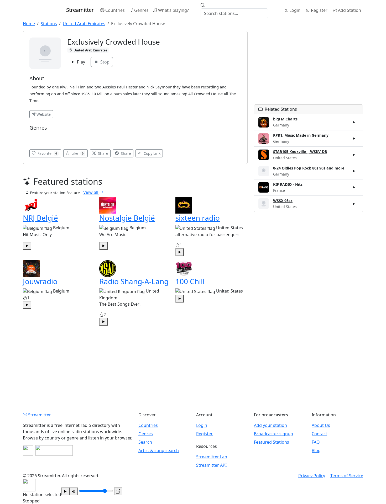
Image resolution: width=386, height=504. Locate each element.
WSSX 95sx (283, 200)
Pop (35, 135)
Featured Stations (271, 442)
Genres (141, 10)
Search (145, 442)
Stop (104, 62)
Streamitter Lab (211, 457)
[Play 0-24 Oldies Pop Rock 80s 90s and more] (354, 171)
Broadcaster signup (273, 434)
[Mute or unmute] (74, 491)
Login (294, 10)
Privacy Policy (311, 476)
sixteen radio (197, 218)
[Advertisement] (308, 67)
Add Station (349, 10)
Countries (115, 10)
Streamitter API (211, 465)
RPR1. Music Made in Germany (300, 135)
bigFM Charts (285, 118)
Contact (319, 434)
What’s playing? (173, 10)
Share (102, 153)
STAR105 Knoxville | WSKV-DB (300, 151)
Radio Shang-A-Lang (134, 281)
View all (91, 192)
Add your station (270, 425)
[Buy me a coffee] (54, 450)
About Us (321, 425)
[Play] (65, 491)
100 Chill (190, 281)
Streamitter (39, 415)
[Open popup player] (118, 491)
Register (319, 10)
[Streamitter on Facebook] (28, 450)
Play (80, 62)
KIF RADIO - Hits (287, 184)
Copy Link (151, 153)
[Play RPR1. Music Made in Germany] (354, 138)
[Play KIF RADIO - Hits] (354, 187)
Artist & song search (158, 450)
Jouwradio (40, 281)
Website (43, 114)
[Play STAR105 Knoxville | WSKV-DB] (354, 154)
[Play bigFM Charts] (354, 122)
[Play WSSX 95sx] (354, 203)
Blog (316, 450)
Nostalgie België (127, 218)
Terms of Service (346, 476)
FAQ (316, 442)
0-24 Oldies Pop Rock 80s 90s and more (308, 168)
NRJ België (40, 218)
